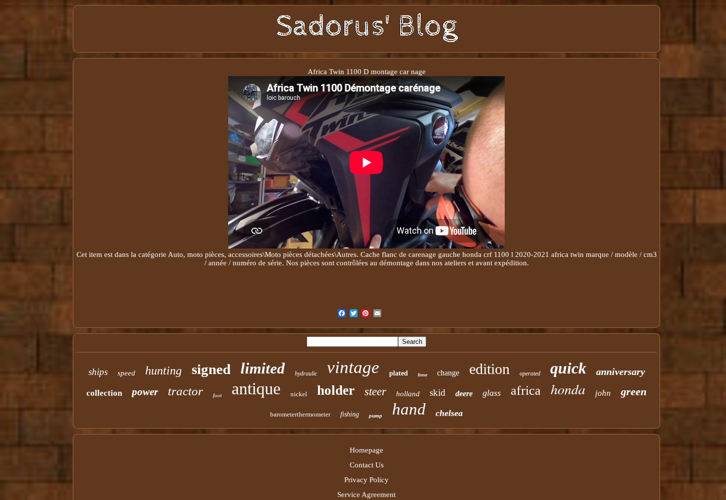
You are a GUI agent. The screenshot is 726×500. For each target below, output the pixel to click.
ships (98, 372)
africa (526, 390)
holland (408, 394)
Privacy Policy (366, 480)
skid (437, 392)
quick (568, 368)
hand (409, 409)
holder (336, 390)
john (603, 393)
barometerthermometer (300, 414)
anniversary (620, 371)
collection (104, 393)
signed (211, 369)
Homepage (366, 450)
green (633, 391)
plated (398, 373)
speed (126, 373)
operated (530, 373)
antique (256, 388)
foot (217, 395)
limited (263, 368)
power (145, 392)
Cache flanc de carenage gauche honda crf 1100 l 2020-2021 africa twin (472, 254)
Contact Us (367, 465)
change (448, 373)
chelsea (449, 413)
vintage (353, 367)
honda (568, 388)
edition (489, 369)
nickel (298, 394)
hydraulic (306, 373)
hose (422, 374)
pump (375, 415)
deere (464, 393)
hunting (163, 370)
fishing (349, 414)
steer (375, 391)
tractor (185, 391)
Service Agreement (366, 495)
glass (492, 393)
